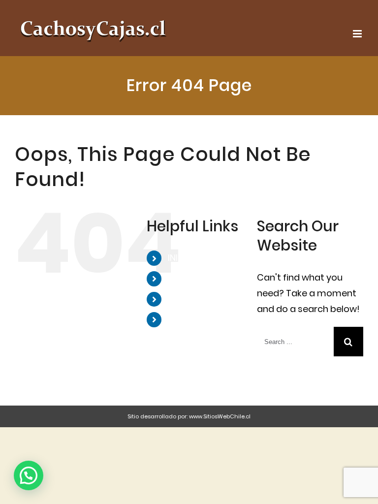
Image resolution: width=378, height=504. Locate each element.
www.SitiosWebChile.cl (220, 416)
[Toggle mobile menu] (358, 34)
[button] (28, 475)
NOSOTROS (192, 278)
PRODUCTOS (195, 299)
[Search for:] (295, 341)
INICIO (181, 258)
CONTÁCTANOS (202, 319)
